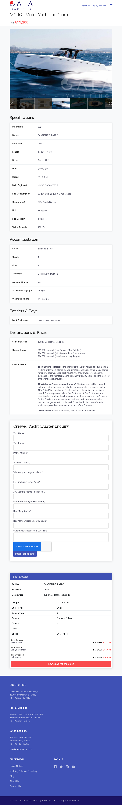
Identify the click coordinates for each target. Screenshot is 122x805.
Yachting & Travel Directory (23, 771)
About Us (14, 781)
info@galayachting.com (21, 749)
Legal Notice (16, 766)
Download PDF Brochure (61, 664)
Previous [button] (12, 63)
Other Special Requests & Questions (30, 531)
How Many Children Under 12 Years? (30, 521)
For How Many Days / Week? (26, 482)
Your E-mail (18, 443)
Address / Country (21, 462)
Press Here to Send (25, 554)
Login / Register (99, 6)
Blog (12, 776)
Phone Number (20, 453)
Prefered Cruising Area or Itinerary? (30, 501)
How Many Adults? (22, 511)
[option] (61, 63)
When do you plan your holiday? (28, 472)
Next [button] (110, 63)
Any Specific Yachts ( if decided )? (29, 492)
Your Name (18, 433)
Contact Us (15, 786)
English (84, 6)
